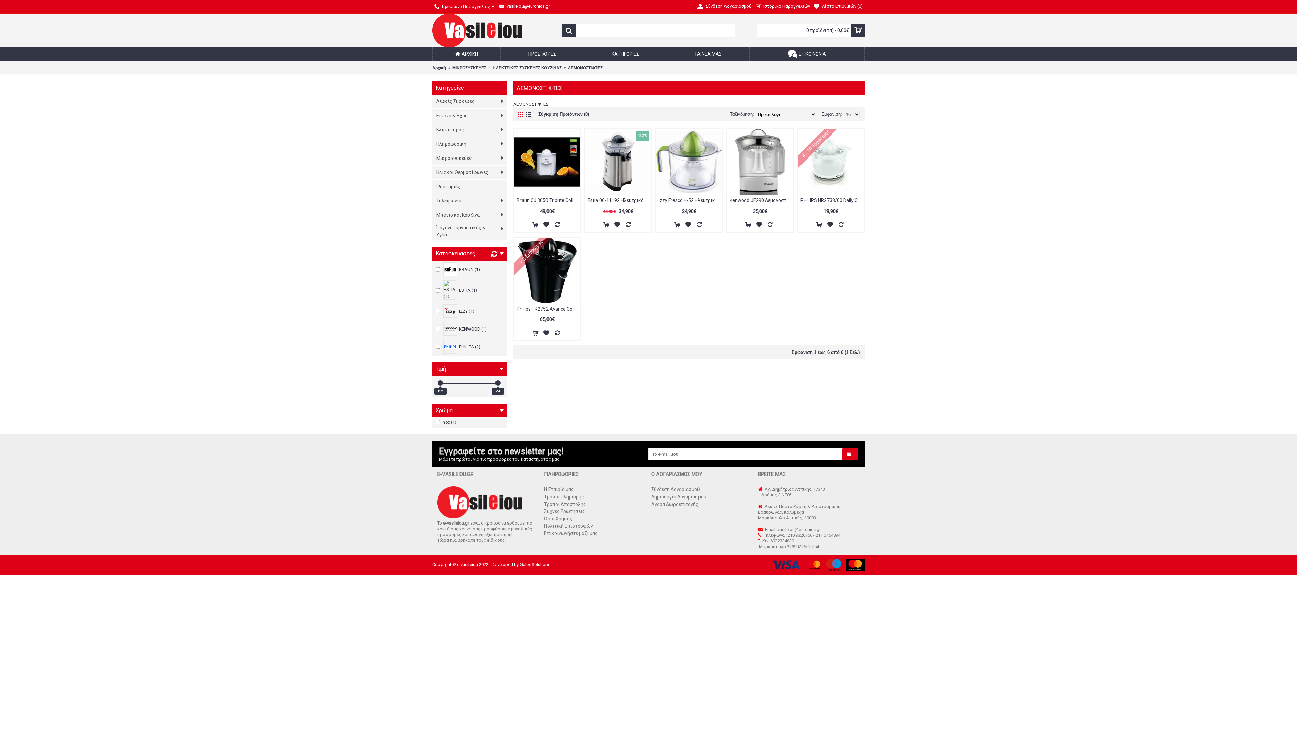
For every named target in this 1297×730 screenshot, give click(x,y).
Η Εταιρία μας (559, 489)
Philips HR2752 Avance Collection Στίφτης (548, 309)
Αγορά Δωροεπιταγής (674, 504)
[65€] (498, 383)
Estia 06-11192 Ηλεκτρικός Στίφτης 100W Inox (619, 200)
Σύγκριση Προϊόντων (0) (563, 114)
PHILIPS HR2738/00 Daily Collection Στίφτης (832, 200)
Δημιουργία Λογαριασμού (678, 497)
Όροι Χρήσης (558, 518)
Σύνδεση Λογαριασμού (675, 489)
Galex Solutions (535, 564)
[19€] (440, 383)
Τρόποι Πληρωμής (564, 497)
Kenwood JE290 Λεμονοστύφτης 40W (761, 200)
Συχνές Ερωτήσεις (564, 511)
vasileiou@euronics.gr (799, 529)
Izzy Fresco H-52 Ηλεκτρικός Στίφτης (690, 200)
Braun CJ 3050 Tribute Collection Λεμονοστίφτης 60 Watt (548, 200)
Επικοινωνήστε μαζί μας (571, 533)
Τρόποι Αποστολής (565, 504)
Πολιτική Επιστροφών (568, 526)
